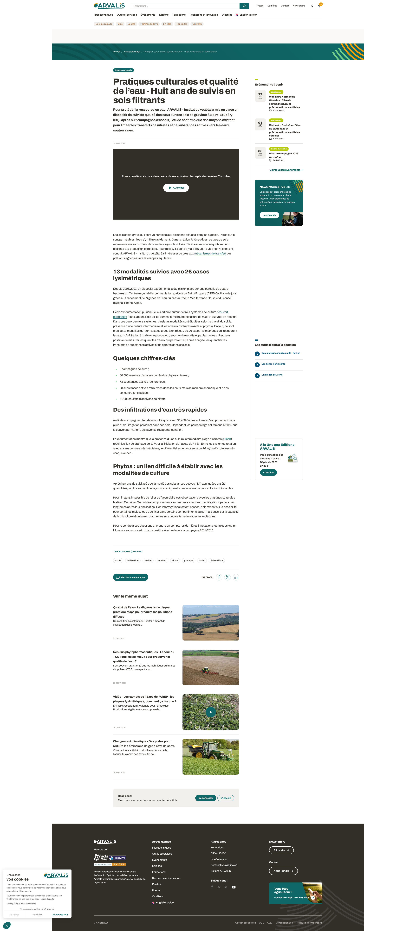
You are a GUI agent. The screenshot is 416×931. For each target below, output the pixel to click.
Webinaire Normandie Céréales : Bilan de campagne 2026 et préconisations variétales (284, 102)
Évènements (159, 859)
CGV (269, 923)
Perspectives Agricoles (224, 865)
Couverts (197, 24)
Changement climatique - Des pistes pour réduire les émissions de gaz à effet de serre (144, 744)
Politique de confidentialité (309, 923)
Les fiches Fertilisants (273, 364)
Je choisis (37, 914)
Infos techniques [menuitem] (103, 14)
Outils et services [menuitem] (127, 14)
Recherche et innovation (166, 878)
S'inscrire (226, 798)
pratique (188, 560)
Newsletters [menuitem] (299, 6)
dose (175, 560)
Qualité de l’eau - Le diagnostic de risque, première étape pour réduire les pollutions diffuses (142, 612)
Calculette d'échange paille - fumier (281, 353)
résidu (148, 560)
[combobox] (189, 6)
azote (118, 560)
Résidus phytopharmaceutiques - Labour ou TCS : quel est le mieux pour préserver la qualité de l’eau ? (143, 656)
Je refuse (14, 914)
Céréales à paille (104, 24)
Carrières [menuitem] (272, 6)
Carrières (157, 896)
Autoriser (178, 187)
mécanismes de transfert (210, 253)
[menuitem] (311, 5)
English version (165, 902)
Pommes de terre (149, 24)
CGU (261, 923)
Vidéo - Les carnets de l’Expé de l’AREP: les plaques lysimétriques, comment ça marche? (144, 699)
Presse (156, 890)
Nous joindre (281, 870)
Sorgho (131, 24)
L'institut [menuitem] (227, 14)
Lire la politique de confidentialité (21, 904)
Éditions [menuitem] (164, 14)
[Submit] (244, 6)
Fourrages (181, 24)
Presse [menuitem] (260, 6)
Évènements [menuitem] (148, 14)
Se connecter (206, 798)
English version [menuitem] (248, 14)
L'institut (157, 884)
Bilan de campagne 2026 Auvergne (283, 155)
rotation (162, 560)
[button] (7, 925)
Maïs (120, 24)
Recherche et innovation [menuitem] (203, 14)
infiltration (132, 560)
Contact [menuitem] (285, 6)
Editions (157, 865)
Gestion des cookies (245, 923)
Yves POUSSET (121, 551)
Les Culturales (219, 859)
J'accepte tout (60, 914)
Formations (158, 872)
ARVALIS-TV (218, 853)
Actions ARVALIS (221, 870)
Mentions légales (284, 923)
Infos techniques (161, 847)
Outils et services (162, 853)
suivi (202, 560)
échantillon (217, 560)
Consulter (268, 472)
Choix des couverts (272, 375)
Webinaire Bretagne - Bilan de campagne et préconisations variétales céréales (284, 130)
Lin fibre (167, 24)
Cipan (227, 439)
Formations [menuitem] (179, 14)
